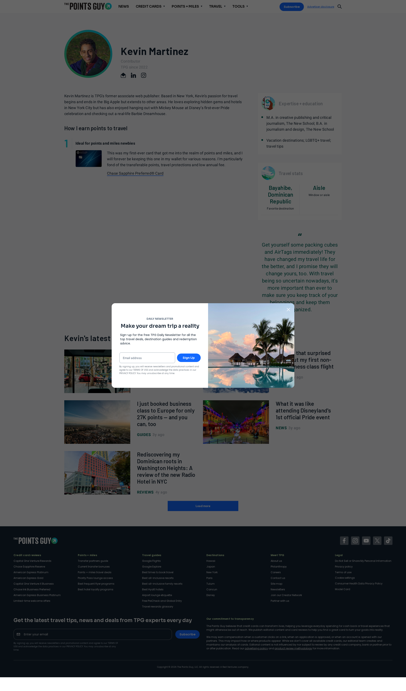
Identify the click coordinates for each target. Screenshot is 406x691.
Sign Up (189, 358)
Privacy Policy (127, 373)
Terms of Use (140, 370)
